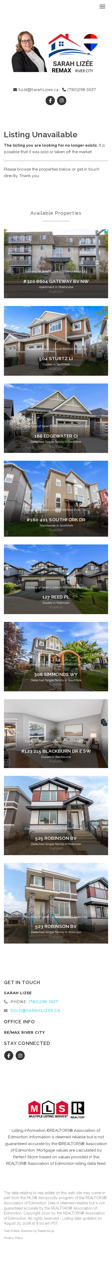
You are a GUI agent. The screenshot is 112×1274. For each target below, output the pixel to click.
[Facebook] (51, 101)
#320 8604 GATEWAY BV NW (56, 281)
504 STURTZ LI (56, 358)
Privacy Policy (13, 1238)
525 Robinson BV (56, 838)
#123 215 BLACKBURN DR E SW (56, 751)
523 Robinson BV (56, 926)
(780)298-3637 (81, 89)
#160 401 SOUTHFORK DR (56, 519)
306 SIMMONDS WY (56, 674)
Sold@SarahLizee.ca (37, 89)
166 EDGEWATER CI (56, 436)
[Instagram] (62, 101)
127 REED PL (56, 597)
